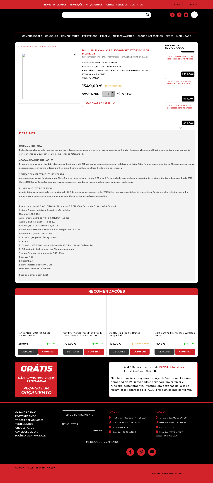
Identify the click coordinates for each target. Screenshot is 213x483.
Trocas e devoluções (29, 420)
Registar (193, 4)
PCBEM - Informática (171, 367)
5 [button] (151, 395)
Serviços (122, 4)
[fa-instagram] (179, 14)
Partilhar (126, 94)
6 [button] (156, 395)
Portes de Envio (25, 416)
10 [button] (172, 395)
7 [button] (160, 395)
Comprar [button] (48, 351)
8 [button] (164, 395)
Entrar (177, 4)
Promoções (76, 4)
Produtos (60, 4)
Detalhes (27, 351)
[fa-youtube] (186, 14)
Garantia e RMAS (25, 412)
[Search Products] (147, 14)
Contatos (136, 4)
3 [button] (143, 395)
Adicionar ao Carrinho (100, 103)
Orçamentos (94, 4)
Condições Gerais (26, 431)
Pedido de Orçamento (79, 414)
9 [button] (168, 395)
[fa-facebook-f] (172, 14)
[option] (180, 66)
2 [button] (139, 395)
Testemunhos (24, 424)
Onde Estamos (24, 427)
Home (47, 4)
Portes (109, 4)
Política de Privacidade (30, 435)
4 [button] (147, 395)
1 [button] (135, 395)
